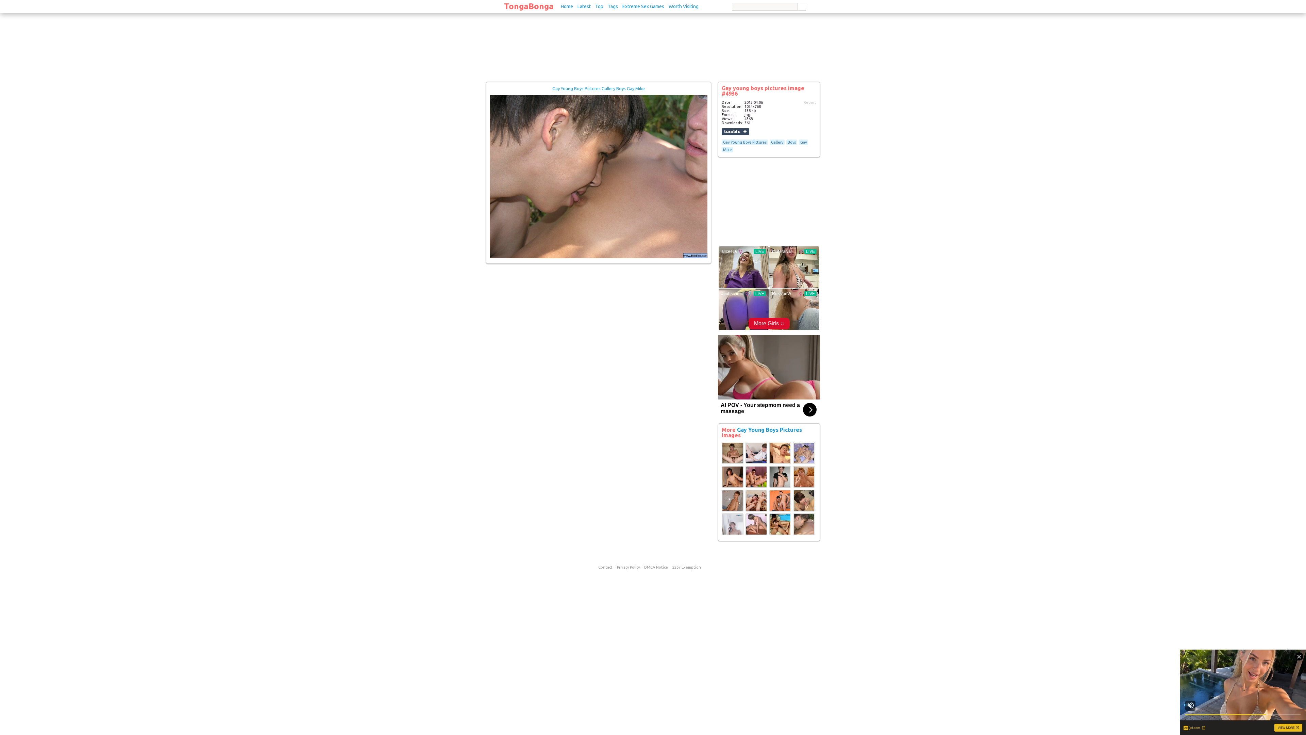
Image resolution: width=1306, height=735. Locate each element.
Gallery (777, 142)
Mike (727, 150)
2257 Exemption (686, 567)
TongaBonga (529, 6)
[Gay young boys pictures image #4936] (598, 257)
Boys (792, 142)
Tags (613, 6)
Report (810, 102)
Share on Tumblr (735, 131)
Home (567, 6)
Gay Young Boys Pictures (745, 142)
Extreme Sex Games (643, 6)
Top (599, 6)
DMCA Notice (656, 567)
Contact (605, 567)
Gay (803, 142)
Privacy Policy (628, 567)
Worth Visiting (684, 6)
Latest (584, 6)
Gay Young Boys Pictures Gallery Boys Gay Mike (598, 88)
